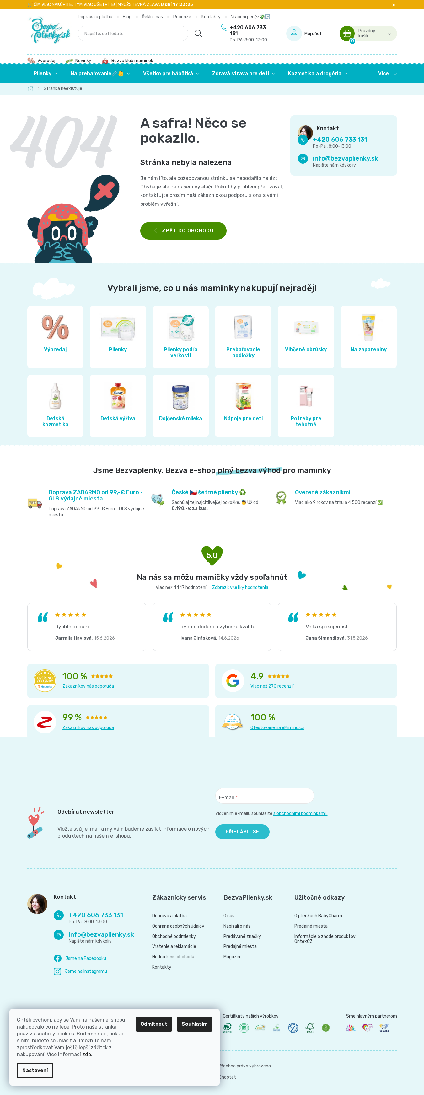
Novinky (83, 60)
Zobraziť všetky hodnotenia (240, 587)
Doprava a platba (95, 16)
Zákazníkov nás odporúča (88, 686)
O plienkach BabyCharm (318, 915)
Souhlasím (194, 1024)
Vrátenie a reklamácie (174, 946)
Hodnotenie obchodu (173, 957)
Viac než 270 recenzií (271, 686)
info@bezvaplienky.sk (345, 158)
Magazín (231, 957)
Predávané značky (242, 936)
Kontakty (211, 16)
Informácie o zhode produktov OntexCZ (325, 939)
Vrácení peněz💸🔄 (250, 16)
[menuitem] (45, 74)
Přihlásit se (242, 831)
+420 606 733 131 (248, 33)
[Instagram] (80, 972)
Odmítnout (154, 1024)
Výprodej (46, 60)
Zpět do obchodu (188, 231)
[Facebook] (80, 959)
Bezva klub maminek (132, 60)
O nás (228, 915)
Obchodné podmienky (174, 936)
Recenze (182, 16)
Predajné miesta (240, 946)
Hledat (198, 33)
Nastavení (35, 1070)
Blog (127, 16)
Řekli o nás (152, 16)
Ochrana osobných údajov (178, 926)
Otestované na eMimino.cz (277, 727)
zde (86, 1054)
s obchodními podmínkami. (300, 813)
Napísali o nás (236, 926)
